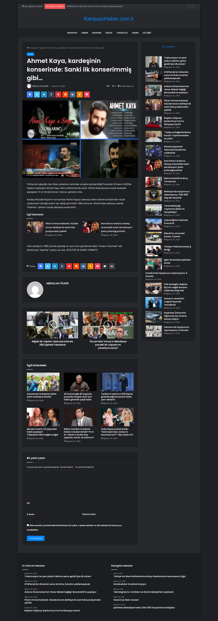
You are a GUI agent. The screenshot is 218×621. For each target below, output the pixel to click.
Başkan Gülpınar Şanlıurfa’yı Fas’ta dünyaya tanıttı (174, 121)
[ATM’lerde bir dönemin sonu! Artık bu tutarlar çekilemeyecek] (153, 76)
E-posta (31, 514)
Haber (84, 33)
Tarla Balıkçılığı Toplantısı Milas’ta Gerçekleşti (174, 209)
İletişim (147, 33)
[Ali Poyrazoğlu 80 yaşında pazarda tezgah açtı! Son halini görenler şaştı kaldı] (80, 382)
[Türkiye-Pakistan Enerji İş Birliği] (153, 250)
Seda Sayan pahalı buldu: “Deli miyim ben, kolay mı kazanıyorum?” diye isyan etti (117, 432)
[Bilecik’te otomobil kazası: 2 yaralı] (153, 237)
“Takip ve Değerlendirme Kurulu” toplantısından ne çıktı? (177, 135)
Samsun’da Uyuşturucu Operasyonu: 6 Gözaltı (176, 329)
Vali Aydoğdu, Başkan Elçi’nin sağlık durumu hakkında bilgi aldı (175, 287)
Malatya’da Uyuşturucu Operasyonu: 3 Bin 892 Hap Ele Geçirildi (177, 194)
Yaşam (135, 33)
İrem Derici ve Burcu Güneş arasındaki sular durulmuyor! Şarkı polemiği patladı (116, 227)
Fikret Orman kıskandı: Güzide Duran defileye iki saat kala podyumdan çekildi (62, 227)
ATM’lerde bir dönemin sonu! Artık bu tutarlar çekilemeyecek (176, 75)
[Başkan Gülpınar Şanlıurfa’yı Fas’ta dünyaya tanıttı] (153, 122)
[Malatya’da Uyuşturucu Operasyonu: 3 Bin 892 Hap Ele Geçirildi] (153, 195)
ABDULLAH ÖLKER (40, 86)
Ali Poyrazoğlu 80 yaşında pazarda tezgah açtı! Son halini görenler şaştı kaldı (78, 396)
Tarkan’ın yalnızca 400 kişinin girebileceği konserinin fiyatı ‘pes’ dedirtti (117, 396)
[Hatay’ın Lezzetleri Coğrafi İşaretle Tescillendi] (153, 302)
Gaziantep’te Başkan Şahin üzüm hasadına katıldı (42, 395)
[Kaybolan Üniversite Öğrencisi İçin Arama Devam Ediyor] (153, 316)
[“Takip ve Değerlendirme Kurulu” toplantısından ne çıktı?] (153, 136)
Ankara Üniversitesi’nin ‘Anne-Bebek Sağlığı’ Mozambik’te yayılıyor (97, 6)
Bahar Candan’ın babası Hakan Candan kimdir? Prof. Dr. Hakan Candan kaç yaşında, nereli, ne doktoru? (79, 433)
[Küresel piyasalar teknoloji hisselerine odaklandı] (153, 150)
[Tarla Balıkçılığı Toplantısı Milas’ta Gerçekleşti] (153, 209)
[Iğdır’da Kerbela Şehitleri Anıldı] (153, 264)
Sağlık (108, 33)
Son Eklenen (168, 46)
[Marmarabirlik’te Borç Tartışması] (153, 182)
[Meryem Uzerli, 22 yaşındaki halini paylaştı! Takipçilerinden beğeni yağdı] (43, 417)
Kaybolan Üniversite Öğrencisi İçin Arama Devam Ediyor (175, 316)
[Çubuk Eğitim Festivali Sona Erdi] (153, 224)
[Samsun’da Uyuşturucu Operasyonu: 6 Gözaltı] (153, 331)
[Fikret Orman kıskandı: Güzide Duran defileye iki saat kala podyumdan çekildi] (35, 227)
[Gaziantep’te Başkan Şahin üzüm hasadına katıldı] (43, 382)
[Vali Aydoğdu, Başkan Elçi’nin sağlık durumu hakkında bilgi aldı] (153, 288)
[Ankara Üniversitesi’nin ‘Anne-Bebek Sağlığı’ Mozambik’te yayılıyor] (153, 90)
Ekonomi (96, 33)
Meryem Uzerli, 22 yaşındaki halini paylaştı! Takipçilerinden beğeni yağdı (42, 432)
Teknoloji (122, 33)
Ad (29, 503)
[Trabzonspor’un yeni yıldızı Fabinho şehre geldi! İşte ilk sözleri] (153, 61)
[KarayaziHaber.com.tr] (109, 18)
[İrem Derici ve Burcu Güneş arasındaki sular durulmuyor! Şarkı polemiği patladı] (90, 227)
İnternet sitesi (89, 514)
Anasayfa (72, 33)
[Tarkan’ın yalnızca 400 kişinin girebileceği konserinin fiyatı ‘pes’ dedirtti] (117, 382)
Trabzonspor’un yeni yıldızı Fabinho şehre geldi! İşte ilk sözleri (175, 60)
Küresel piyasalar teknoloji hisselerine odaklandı (175, 149)
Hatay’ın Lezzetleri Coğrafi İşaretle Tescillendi (174, 301)
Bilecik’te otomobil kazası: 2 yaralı (174, 235)
